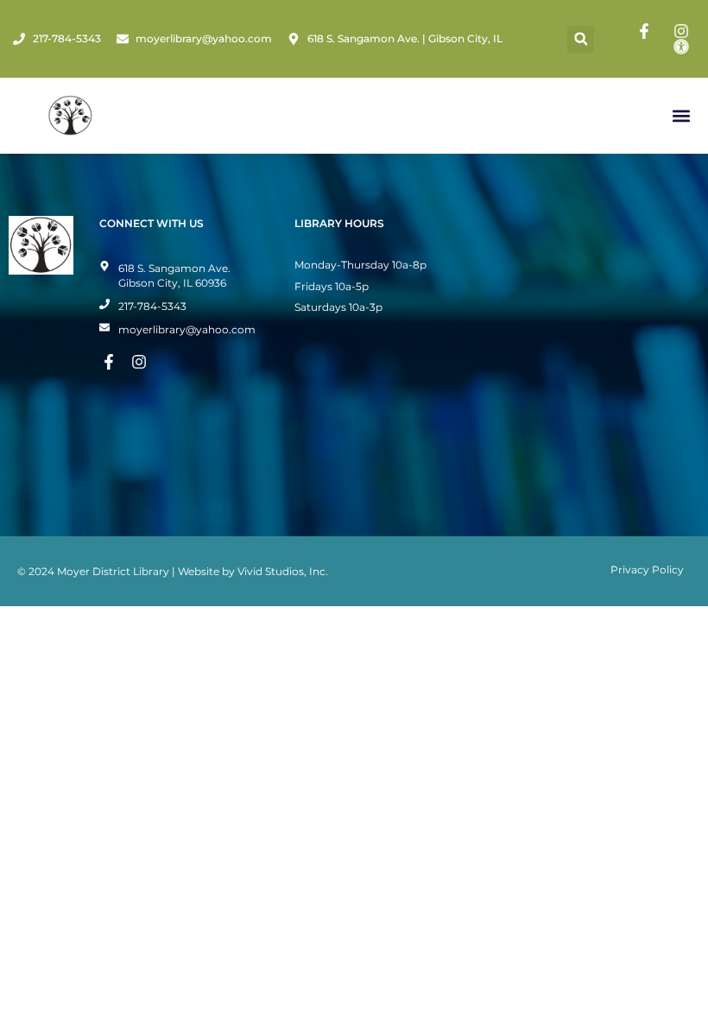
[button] (580, 39)
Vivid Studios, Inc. (282, 571)
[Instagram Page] (684, 31)
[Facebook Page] (647, 31)
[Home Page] (70, 115)
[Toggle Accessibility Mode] (684, 46)
